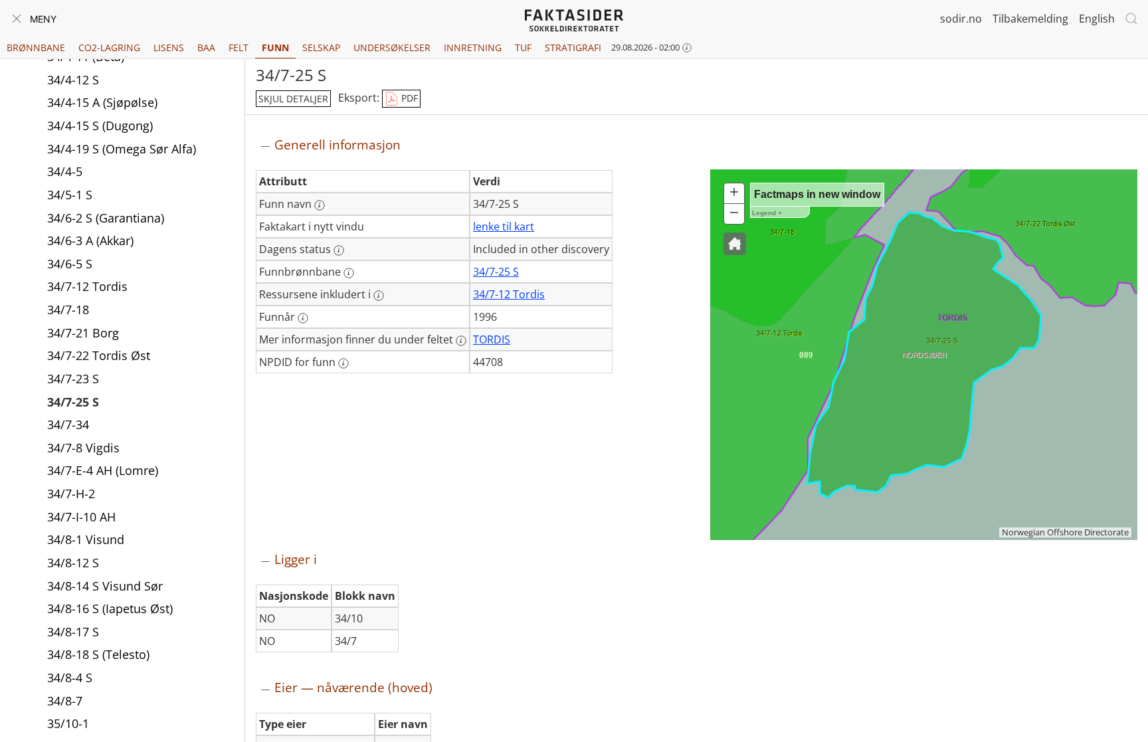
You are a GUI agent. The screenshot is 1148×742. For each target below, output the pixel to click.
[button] (734, 243)
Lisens (168, 47)
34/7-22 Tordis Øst (98, 355)
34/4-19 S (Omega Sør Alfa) (121, 149)
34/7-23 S (73, 379)
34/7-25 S (73, 402)
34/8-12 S (73, 563)
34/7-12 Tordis (87, 286)
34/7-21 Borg (83, 333)
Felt (238, 47)
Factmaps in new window (817, 194)
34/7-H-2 (71, 494)
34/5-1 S (69, 195)
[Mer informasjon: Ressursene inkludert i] (378, 295)
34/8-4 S (69, 678)
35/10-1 (68, 723)
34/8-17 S (73, 632)
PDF (408, 98)
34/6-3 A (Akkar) (90, 240)
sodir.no (961, 18)
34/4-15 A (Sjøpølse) (102, 102)
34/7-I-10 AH (81, 517)
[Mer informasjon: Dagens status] (339, 250)
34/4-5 (64, 171)
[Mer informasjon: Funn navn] (319, 205)
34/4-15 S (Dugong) (100, 126)
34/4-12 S (73, 80)
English (1097, 18)
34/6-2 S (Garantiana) (105, 218)
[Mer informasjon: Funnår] (303, 318)
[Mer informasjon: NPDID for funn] (343, 363)
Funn (275, 47)
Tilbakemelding (1030, 18)
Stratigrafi (573, 47)
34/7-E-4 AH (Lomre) (102, 470)
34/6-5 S (69, 264)
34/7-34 (68, 424)
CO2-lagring (109, 47)
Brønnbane (36, 47)
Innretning (473, 47)
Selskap (321, 47)
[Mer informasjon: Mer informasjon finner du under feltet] (461, 340)
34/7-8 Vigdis (83, 448)
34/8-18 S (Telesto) (98, 654)
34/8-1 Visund (85, 539)
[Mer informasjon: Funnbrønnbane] (348, 273)
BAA (206, 47)
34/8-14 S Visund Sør (105, 586)
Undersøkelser (391, 47)
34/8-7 (64, 701)
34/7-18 (68, 310)
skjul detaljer (293, 98)
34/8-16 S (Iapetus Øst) (110, 608)
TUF (523, 47)
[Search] (1131, 18)
